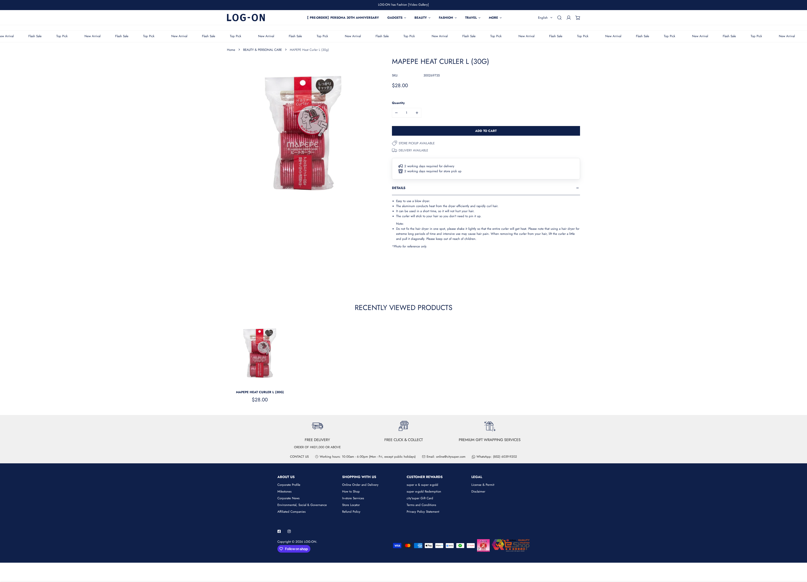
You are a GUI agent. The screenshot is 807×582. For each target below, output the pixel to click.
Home (231, 49)
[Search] (559, 17)
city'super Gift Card (420, 498)
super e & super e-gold (422, 484)
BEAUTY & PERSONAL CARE (262, 49)
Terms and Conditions (421, 505)
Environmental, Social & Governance (302, 505)
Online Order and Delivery (360, 484)
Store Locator (351, 505)
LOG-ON (310, 541)
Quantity (398, 103)
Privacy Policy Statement (423, 511)
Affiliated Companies (291, 511)
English (543, 17)
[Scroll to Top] (799, 560)
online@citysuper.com (450, 456)
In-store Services (353, 498)
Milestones (284, 491)
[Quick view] (284, 381)
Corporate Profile (288, 484)
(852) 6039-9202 (505, 456)
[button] (578, 17)
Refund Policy (351, 511)
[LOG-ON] (246, 17)
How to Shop (351, 491)
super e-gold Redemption (424, 491)
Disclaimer (478, 491)
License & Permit (482, 484)
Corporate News (288, 498)
